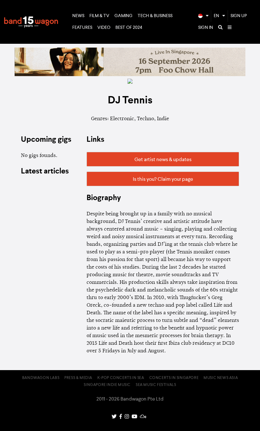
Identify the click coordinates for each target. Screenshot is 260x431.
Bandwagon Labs (40, 378)
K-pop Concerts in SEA (120, 378)
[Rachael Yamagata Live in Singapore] (130, 74)
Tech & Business (155, 16)
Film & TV (99, 16)
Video (103, 27)
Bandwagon (31, 22)
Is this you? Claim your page (163, 179)
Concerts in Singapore (174, 378)
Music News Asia (221, 378)
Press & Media (78, 378)
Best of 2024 (128, 27)
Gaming (123, 16)
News (78, 16)
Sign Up (239, 16)
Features (82, 27)
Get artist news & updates (163, 159)
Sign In (205, 27)
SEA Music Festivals (156, 385)
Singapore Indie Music (107, 385)
